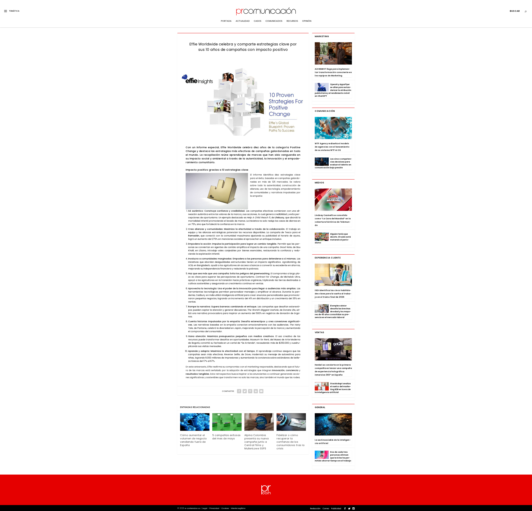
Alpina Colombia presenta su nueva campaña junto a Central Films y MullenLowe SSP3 (256, 441)
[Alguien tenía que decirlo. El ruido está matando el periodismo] (322, 237)
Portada (226, 21)
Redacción (315, 508)
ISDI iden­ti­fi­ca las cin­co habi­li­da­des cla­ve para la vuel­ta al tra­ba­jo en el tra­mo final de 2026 (333, 293)
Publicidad (336, 508)
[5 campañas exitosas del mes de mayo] (227, 422)
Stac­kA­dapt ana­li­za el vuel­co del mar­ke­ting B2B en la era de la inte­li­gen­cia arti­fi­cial (333, 388)
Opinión (306, 21)
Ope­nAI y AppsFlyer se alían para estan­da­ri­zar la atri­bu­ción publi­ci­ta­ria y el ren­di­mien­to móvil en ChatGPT (333, 90)
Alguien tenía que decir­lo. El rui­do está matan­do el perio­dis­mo (333, 238)
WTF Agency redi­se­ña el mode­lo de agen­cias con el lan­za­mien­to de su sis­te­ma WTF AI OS (332, 147)
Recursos (292, 21)
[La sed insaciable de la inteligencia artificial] (333, 424)
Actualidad (243, 21)
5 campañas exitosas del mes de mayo (226, 436)
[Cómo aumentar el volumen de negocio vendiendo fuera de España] (194, 422)
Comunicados (273, 21)
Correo (326, 508)
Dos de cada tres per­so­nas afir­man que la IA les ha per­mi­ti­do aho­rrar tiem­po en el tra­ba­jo (333, 456)
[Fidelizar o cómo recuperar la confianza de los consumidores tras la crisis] (291, 422)
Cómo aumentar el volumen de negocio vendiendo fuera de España (193, 440)
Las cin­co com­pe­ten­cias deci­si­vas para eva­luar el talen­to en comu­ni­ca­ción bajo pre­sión (333, 163)
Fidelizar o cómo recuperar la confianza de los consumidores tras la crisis (290, 441)
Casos (257, 21)
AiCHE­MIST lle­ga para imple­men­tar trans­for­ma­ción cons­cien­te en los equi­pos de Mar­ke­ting (333, 72)
